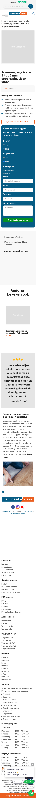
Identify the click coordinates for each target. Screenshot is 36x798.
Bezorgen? (8, 167)
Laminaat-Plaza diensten (19, 21)
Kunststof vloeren (9, 587)
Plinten (6, 141)
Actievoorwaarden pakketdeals (18, 792)
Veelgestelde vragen (12, 716)
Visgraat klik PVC (8, 643)
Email (5, 185)
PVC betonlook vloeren (11, 612)
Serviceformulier (10, 705)
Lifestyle (5, 671)
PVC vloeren (6, 601)
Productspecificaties (13, 237)
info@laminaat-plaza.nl (19, 116)
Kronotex (5, 669)
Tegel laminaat (7, 572)
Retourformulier (10, 703)
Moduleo (5, 677)
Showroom (7, 711)
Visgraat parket (8, 649)
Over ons (7, 697)
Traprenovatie (7, 626)
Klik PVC (4, 604)
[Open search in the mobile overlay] (18, 6)
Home (3, 21)
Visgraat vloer (7, 638)
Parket (4, 584)
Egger (4, 663)
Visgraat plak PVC (8, 646)
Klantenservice (9, 700)
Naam (6, 176)
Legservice (8, 154)
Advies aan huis (9, 719)
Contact (6, 694)
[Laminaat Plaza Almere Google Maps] (18, 536)
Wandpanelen (7, 629)
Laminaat (5, 564)
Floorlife (4, 666)
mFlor (3, 674)
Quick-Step (6, 680)
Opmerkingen (9, 203)
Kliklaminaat (6, 575)
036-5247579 (25, 113)
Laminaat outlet (8, 589)
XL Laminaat (6, 567)
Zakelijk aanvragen (11, 708)
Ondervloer (6, 621)
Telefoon (7, 194)
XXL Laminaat (7, 570)
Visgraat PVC (6, 640)
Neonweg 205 (6, 511)
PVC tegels (6, 609)
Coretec (5, 660)
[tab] (18, 237)
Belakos (4, 657)
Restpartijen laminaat (10, 592)
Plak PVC (4, 607)
